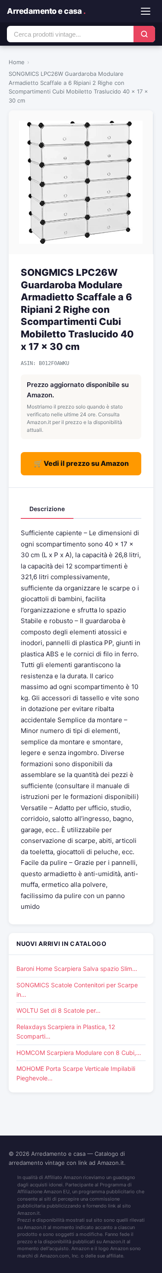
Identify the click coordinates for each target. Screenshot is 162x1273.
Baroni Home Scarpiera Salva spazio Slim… (76, 968)
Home (17, 62)
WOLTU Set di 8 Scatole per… (58, 1010)
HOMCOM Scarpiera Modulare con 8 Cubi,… (78, 1052)
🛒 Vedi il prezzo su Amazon (81, 463)
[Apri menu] (145, 11)
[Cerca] (144, 34)
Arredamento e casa (46, 11)
